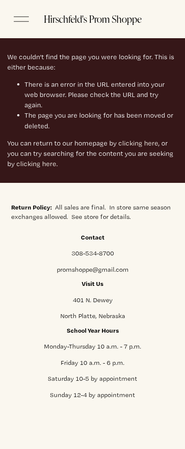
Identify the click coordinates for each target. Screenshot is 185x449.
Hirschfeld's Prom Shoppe (93, 18)
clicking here (138, 143)
